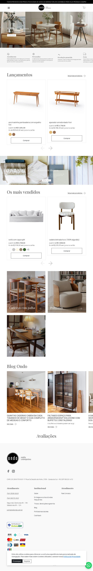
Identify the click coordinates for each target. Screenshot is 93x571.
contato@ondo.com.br (15, 510)
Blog (35, 507)
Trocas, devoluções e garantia (44, 504)
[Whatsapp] (88, 565)
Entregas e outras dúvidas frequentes (43, 498)
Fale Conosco (66, 493)
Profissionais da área (41, 511)
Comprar (26, 140)
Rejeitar (27, 561)
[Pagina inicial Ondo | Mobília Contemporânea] (44, 7)
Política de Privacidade (71, 556)
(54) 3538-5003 (13, 493)
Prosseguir (17, 561)
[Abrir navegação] (9, 8)
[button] (84, 8)
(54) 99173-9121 (13, 498)
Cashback (37, 515)
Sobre (36, 493)
